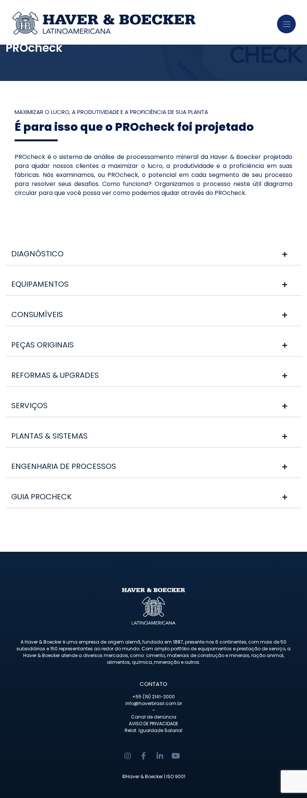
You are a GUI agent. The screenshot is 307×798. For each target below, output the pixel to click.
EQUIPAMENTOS (40, 284)
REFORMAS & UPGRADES (55, 375)
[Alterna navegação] (286, 24)
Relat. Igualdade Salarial (153, 730)
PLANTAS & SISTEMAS (49, 436)
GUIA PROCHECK (41, 496)
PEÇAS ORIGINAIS (42, 345)
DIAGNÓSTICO (37, 254)
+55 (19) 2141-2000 (153, 696)
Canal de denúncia (153, 717)
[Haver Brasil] (134, 22)
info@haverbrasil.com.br (153, 703)
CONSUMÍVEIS (37, 314)
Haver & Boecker (144, 776)
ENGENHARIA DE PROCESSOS (63, 466)
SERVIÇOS (29, 405)
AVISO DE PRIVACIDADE (153, 723)
